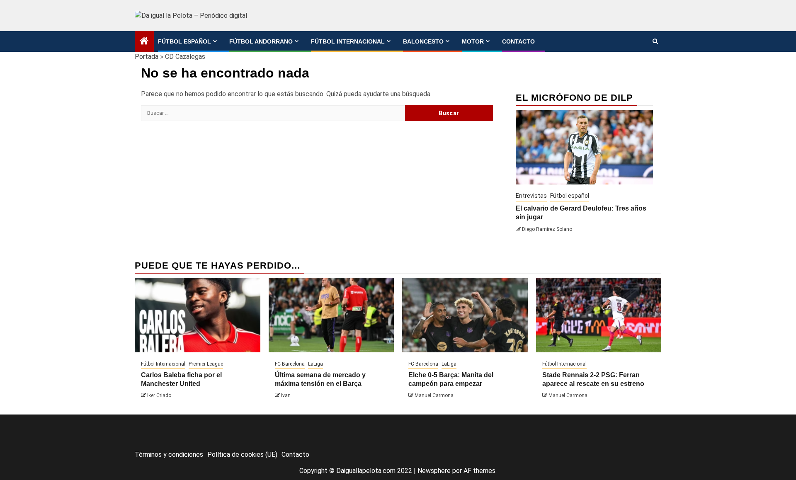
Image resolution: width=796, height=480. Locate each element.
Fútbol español (184, 41)
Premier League (206, 364)
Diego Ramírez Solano (547, 229)
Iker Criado (159, 395)
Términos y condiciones (169, 454)
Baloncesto (423, 41)
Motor (473, 41)
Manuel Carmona (434, 395)
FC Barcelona (290, 364)
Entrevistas (531, 195)
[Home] (144, 42)
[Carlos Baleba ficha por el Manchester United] (197, 315)
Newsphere (434, 471)
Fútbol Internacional (348, 41)
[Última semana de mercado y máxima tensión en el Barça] (331, 315)
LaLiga (315, 364)
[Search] (655, 41)
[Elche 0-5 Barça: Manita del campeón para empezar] (465, 315)
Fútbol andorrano (261, 41)
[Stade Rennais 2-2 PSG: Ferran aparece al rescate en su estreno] (599, 315)
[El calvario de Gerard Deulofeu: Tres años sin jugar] (584, 147)
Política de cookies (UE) (242, 454)
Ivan (286, 395)
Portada (146, 57)
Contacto (518, 41)
